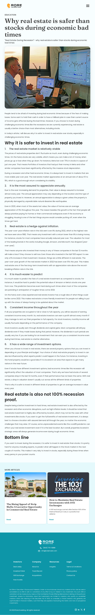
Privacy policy (72, 571)
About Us (35, 567)
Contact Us (71, 575)
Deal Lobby (17, 567)
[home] (15, 6)
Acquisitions (37, 575)
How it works (18, 580)
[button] (86, 6)
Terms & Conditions (74, 567)
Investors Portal (19, 571)
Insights (53, 567)
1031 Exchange (18, 575)
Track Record (37, 571)
